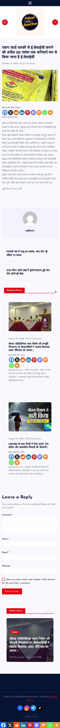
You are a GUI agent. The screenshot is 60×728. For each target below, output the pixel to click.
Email (5, 552)
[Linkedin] (21, 112)
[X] (10, 112)
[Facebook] (4, 112)
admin (30, 230)
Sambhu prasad (28, 657)
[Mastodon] (33, 112)
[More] (50, 112)
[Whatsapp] (44, 112)
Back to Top (31, 716)
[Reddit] (16, 112)
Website (6, 566)
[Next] (51, 611)
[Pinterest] (27, 112)
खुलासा (25, 632)
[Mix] (39, 112)
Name (5, 539)
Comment (7, 515)
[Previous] (46, 611)
